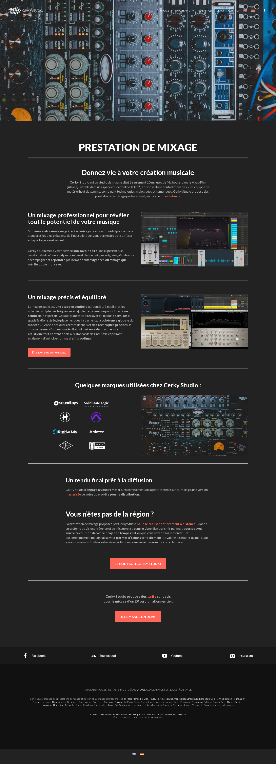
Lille (213, 698)
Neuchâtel (58, 705)
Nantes (169, 698)
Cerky (220, 10)
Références (205, 10)
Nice (162, 698)
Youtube (176, 655)
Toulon (228, 698)
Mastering (183, 10)
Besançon (197, 702)
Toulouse (154, 698)
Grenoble (72, 702)
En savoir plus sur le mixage (49, 352)
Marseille (138, 698)
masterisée (73, 494)
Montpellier (180, 698)
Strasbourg (192, 698)
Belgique (177, 705)
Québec (123, 705)
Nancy (230, 702)
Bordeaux (204, 698)
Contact (233, 10)
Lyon (146, 698)
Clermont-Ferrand (113, 702)
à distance (172, 196)
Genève (238, 702)
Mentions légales (175, 714)
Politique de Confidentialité (146, 714)
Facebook (39, 655)
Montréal (113, 705)
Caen (223, 702)
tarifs (151, 596)
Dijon (55, 702)
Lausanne (47, 705)
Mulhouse (139, 689)
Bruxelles (70, 705)
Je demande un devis (138, 617)
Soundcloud (108, 655)
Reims (236, 698)
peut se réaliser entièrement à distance (166, 524)
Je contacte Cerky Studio (138, 564)
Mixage (164, 10)
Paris (129, 698)
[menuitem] (245, 10)
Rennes (220, 698)
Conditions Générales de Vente (108, 714)
